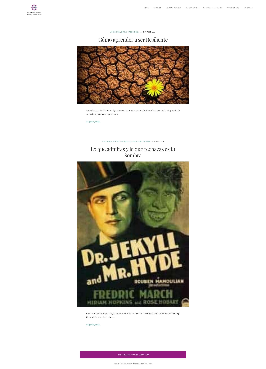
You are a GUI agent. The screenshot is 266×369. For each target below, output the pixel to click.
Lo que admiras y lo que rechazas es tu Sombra (133, 152)
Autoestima (118, 141)
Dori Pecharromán (34, 10)
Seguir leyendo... (93, 122)
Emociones (137, 141)
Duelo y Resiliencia (130, 32)
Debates (128, 141)
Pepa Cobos (148, 364)
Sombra (146, 141)
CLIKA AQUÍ (144, 355)
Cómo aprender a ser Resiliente (133, 39)
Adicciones (115, 32)
